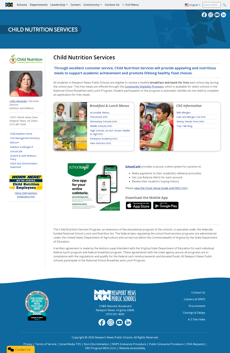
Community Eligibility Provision (144, 86)
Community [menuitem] (91, 5)
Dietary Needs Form (190, 121)
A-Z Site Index (196, 319)
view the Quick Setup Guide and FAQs (161, 188)
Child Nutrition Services (43, 29)
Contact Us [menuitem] (112, 5)
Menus (13, 142)
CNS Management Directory (25, 138)
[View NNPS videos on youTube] (217, 14)
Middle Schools (101, 126)
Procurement (197, 306)
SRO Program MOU (100, 348)
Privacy (27, 344)
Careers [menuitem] (76, 5)
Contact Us (198, 292)
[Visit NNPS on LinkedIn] (223, 14)
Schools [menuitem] (22, 5)
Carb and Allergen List (191, 117)
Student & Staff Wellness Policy (23, 157)
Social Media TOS (70, 344)
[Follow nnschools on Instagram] (210, 14)
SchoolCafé (26, 151)
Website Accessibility (132, 348)
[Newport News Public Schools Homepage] (115, 295)
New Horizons (100, 143)
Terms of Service (45, 344)
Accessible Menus (99, 112)
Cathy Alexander (18, 101)
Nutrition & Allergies (20, 147)
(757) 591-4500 (115, 314)
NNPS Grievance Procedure (129, 344)
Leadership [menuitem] (58, 5)
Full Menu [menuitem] (132, 5)
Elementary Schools (103, 121)
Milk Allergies (183, 112)
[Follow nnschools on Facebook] (204, 14)
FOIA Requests (195, 344)
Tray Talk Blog (184, 126)
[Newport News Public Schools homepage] (9, 5)
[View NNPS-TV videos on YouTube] (119, 322)
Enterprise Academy (103, 138)
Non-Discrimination (96, 344)
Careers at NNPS (194, 299)
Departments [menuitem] (39, 5)
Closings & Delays (194, 313)
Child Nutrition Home (21, 133)
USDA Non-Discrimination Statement (23, 165)
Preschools (99, 117)
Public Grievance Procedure (166, 344)
